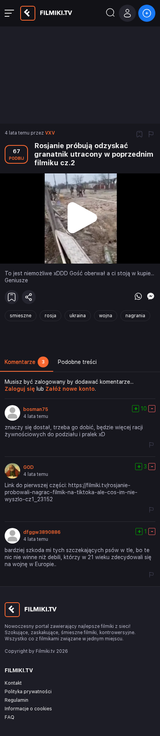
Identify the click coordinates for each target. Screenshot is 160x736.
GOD (28, 467)
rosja (50, 315)
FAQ (9, 717)
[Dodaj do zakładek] (139, 135)
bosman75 (35, 409)
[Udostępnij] (29, 297)
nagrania (135, 315)
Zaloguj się (20, 389)
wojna (105, 315)
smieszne (20, 315)
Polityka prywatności (28, 691)
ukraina (78, 315)
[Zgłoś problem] (151, 135)
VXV (50, 133)
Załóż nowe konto (70, 389)
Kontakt (13, 683)
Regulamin (16, 700)
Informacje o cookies (28, 709)
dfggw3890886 (42, 532)
